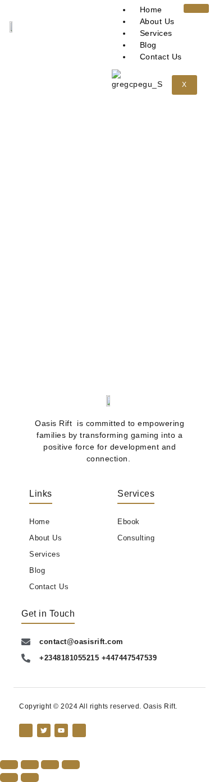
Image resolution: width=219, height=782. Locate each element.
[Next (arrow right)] (30, 777)
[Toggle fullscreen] (30, 764)
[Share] (50, 764)
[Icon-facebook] (26, 730)
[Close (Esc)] (71, 764)
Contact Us (161, 56)
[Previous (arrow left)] (9, 777)
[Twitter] (44, 730)
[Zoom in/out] (9, 764)
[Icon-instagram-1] (79, 730)
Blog (148, 44)
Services (156, 33)
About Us (157, 21)
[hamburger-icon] (196, 8)
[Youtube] (61, 730)
